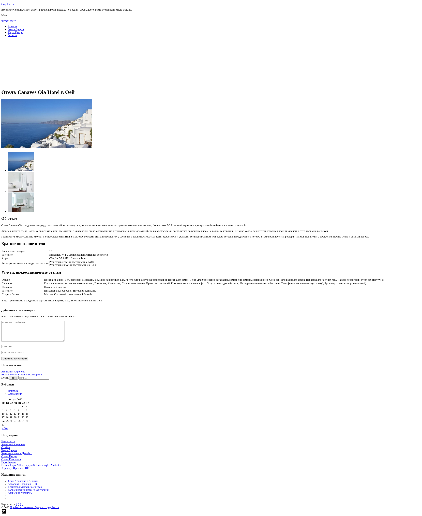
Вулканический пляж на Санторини (21, 374)
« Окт (5, 428)
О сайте (12, 35)
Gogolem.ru (7, 4)
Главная (12, 26)
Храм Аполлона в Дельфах (23, 481)
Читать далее (8, 20)
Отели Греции (16, 29)
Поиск (5, 377)
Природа (13, 390)
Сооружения (15, 393)
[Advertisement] (100, 63)
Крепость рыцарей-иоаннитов (25, 487)
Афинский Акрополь (13, 371)
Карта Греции (15, 32)
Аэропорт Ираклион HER (22, 484)
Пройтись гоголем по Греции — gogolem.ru (34, 507)
